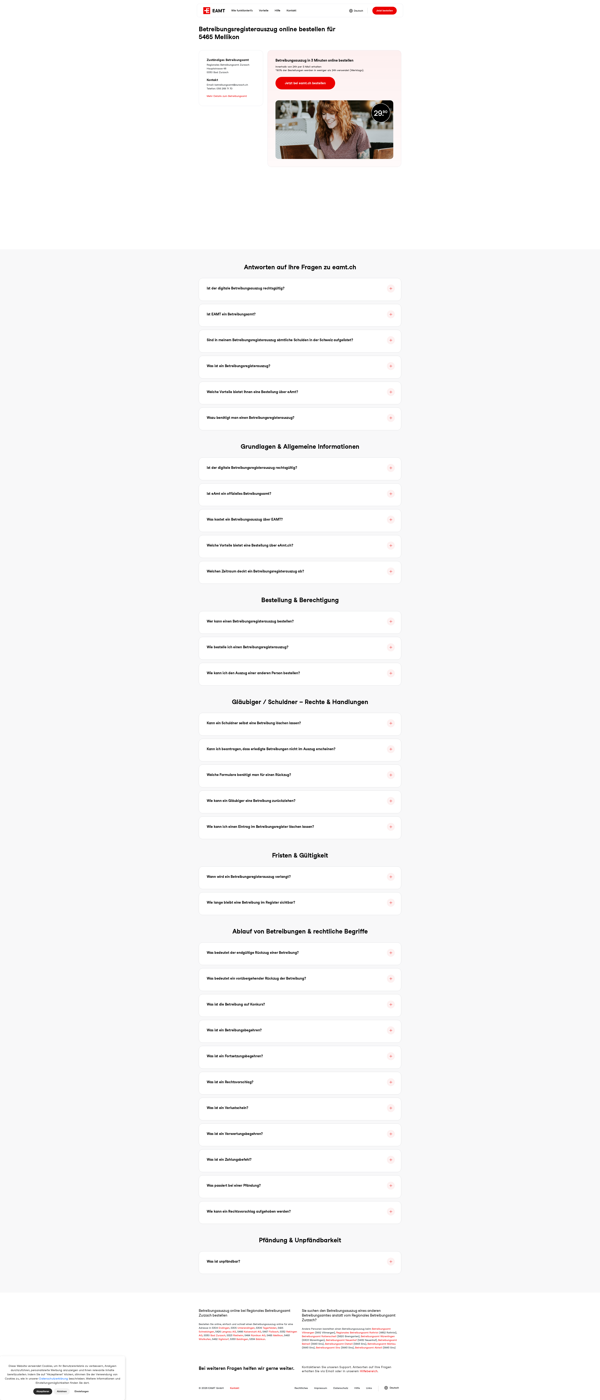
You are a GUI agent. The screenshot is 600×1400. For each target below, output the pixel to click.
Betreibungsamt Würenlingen (378, 1336)
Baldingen (242, 1339)
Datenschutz (340, 1388)
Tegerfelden (270, 1327)
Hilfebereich (369, 1371)
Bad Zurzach (217, 1335)
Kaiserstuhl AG (252, 1331)
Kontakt (291, 10)
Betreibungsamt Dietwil (339, 1343)
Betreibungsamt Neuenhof (341, 1340)
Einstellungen (82, 1391)
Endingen (224, 1327)
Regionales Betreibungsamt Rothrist (357, 1332)
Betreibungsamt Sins (328, 1347)
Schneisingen (206, 1331)
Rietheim (238, 1335)
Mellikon (278, 1335)
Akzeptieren (42, 1391)
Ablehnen (62, 1391)
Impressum (320, 1388)
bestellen (384, 10)
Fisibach (274, 1331)
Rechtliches (301, 1388)
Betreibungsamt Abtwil (368, 1347)
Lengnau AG (229, 1331)
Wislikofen (205, 1339)
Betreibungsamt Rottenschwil (319, 1336)
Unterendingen (246, 1327)
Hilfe (277, 10)
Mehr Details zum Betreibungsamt (227, 96)
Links (369, 1388)
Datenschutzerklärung (53, 1378)
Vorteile (263, 10)
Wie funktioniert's (242, 10)
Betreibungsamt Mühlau (382, 1343)
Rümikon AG (258, 1335)
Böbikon (260, 1339)
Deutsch (358, 10)
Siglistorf (223, 1339)
